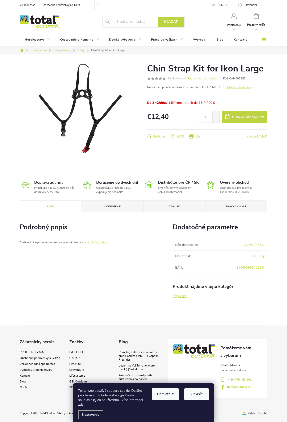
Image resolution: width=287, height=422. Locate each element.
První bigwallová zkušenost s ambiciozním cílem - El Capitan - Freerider (140, 356)
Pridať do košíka (248, 117)
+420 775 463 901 (239, 380)
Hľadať (171, 21)
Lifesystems (77, 376)
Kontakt (25, 376)
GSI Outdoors (78, 382)
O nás (24, 387)
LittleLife (75, 364)
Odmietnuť (165, 394)
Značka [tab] (236, 206)
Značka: (257, 136)
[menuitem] (37, 39)
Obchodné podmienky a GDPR (61, 5)
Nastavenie (90, 414)
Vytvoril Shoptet (257, 413)
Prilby (182, 296)
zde (80, 404)
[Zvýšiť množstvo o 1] (215, 114)
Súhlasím (197, 394)
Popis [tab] (51, 206)
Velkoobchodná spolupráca (37, 364)
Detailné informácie (238, 87)
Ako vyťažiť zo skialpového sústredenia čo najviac (136, 377)
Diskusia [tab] (174, 206)
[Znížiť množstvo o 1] (215, 120)
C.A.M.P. (74, 358)
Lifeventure (76, 370)
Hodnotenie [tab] (112, 206)
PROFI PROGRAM (32, 352)
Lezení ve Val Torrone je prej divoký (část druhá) (137, 367)
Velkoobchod (28, 5)
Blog (23, 382)
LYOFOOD (76, 352)
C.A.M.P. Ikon (98, 242)
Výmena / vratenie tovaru (36, 370)
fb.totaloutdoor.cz (239, 387)
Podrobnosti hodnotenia (202, 78)
